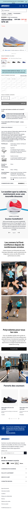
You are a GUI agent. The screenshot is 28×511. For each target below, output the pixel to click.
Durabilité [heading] (3, 177)
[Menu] (26, 5)
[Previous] (9, 233)
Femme (22, 1)
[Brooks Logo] (14, 439)
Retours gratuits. (10, 433)
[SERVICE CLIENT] (14, 477)
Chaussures (16, 13)
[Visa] (3, 463)
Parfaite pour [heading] (4, 143)
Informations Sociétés (5, 491)
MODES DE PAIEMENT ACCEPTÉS (10, 460)
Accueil (4, 13)
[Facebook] (5, 457)
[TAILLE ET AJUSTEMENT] (14, 473)
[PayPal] (12, 463)
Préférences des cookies (5, 501)
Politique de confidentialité (6, 496)
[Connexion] (20, 5)
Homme (13, 2)
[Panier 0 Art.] (23, 5)
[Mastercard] (8, 463)
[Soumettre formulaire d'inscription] (25, 453)
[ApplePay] (17, 463)
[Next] (19, 233)
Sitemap (3, 498)
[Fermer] (26, 1)
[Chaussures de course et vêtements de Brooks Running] (5, 6)
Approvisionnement (5, 488)
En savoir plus (14, 349)
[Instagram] (2, 457)
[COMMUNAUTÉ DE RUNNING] (14, 469)
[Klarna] (21, 463)
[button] (14, 38)
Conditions (3, 493)
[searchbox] (15, 10)
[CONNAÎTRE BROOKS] (14, 481)
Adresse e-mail (4, 450)
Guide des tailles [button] (23, 75)
